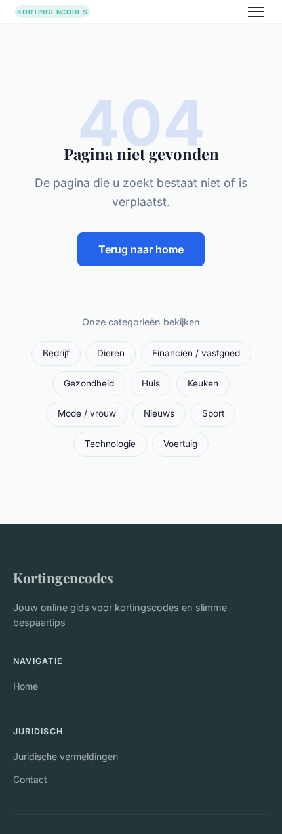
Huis (151, 383)
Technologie (110, 443)
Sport (213, 413)
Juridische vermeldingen (65, 756)
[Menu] (256, 11)
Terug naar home (141, 249)
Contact (30, 779)
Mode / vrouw (87, 413)
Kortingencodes (63, 577)
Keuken (203, 383)
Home (25, 686)
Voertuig (180, 443)
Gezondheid (89, 383)
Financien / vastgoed (196, 353)
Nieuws (159, 413)
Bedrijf (56, 353)
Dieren (111, 353)
